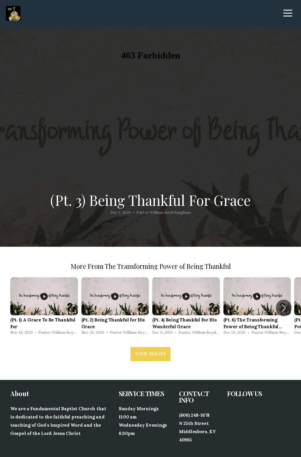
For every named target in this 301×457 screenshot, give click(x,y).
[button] (284, 307)
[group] (44, 307)
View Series (150, 353)
